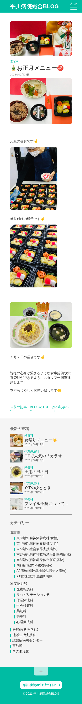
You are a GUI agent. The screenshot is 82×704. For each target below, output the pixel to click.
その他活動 (20, 651)
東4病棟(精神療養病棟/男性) (37, 543)
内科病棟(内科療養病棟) (34, 565)
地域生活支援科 (24, 635)
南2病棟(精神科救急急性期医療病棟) (43, 554)
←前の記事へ (18, 408)
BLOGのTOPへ (39, 408)
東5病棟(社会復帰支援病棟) (36, 549)
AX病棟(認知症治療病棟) (34, 576)
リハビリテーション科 (33, 594)
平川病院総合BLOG (34, 6)
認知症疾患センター (27, 640)
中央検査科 (24, 605)
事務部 (17, 646)
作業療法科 (24, 600)
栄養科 (21, 616)
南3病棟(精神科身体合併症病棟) (40, 560)
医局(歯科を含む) (25, 629)
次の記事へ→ (60, 408)
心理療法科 (24, 622)
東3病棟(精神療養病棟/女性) (37, 538)
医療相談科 (24, 589)
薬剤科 (21, 611)
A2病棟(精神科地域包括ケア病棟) (41, 571)
